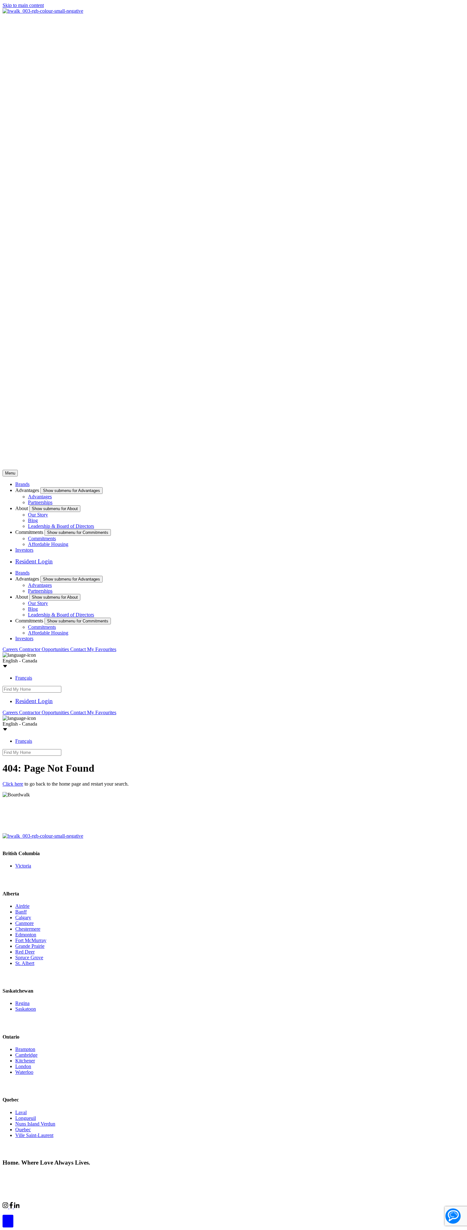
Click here (13, 784)
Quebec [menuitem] (23, 1129)
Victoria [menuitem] (23, 865)
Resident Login (34, 561)
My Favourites (101, 649)
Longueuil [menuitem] (25, 1118)
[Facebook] (12, 1206)
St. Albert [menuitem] (24, 963)
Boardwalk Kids (106, 1205)
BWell (77, 1205)
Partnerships (40, 502)
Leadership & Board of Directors (61, 526)
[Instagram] (6, 1206)
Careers (11, 649)
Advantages (40, 496)
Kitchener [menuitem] (25, 1060)
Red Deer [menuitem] (25, 951)
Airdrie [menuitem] (22, 906)
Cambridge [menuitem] (26, 1055)
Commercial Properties (42, 1205)
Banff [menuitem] (21, 911)
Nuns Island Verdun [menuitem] (35, 1124)
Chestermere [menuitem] (27, 929)
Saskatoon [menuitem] (25, 1009)
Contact (78, 649)
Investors (24, 550)
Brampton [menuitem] (25, 1049)
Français (23, 678)
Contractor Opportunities (44, 649)
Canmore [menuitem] (24, 923)
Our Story (38, 514)
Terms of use (100, 1174)
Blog (33, 520)
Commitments (42, 538)
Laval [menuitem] (21, 1112)
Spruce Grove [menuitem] (29, 957)
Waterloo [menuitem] (24, 1072)
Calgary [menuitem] (23, 917)
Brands (22, 484)
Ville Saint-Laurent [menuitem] (34, 1135)
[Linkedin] (17, 1206)
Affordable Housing (48, 544)
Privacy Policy (70, 1174)
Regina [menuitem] (22, 1003)
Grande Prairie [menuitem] (29, 946)
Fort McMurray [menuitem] (30, 940)
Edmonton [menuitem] (25, 934)
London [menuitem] (23, 1066)
